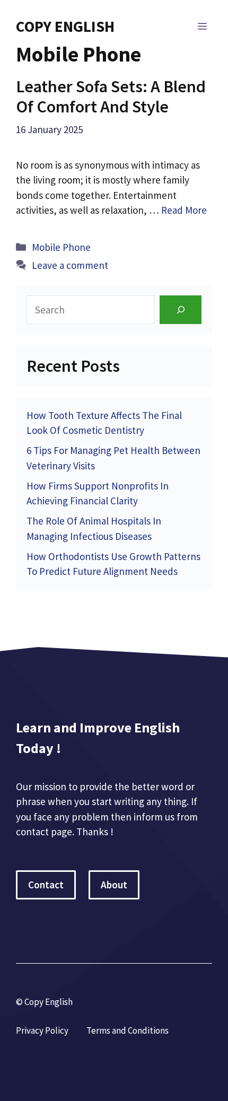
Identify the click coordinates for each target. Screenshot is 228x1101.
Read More (184, 210)
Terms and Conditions (127, 1030)
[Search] (180, 309)
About (114, 884)
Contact (46, 884)
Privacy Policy (42, 1030)
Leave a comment (70, 265)
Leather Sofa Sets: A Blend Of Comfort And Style (111, 96)
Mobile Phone (61, 247)
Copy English (65, 26)
